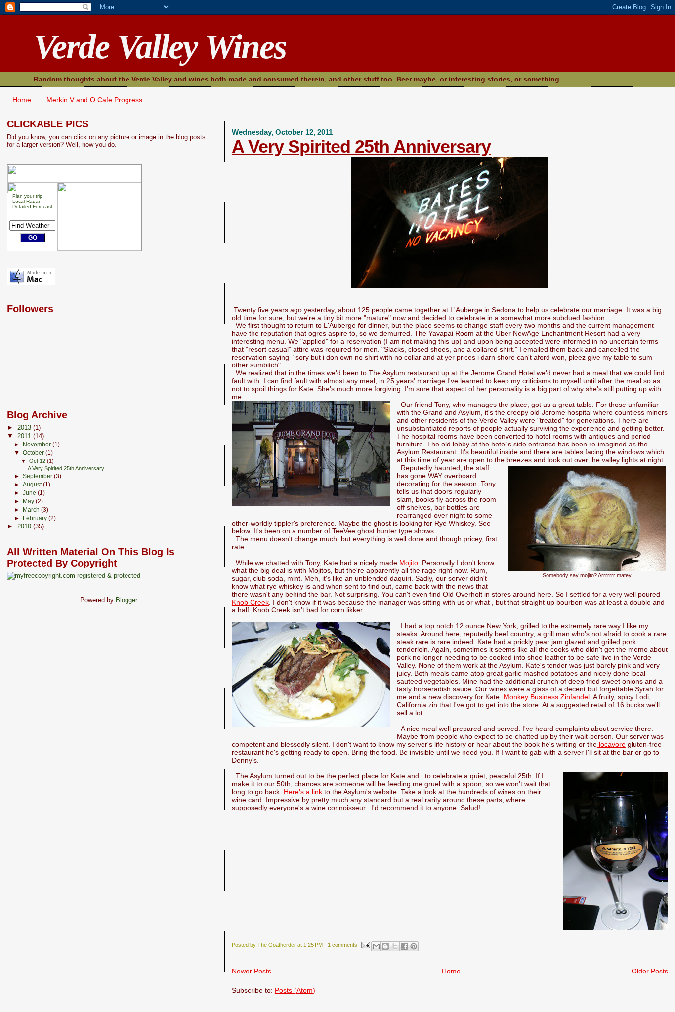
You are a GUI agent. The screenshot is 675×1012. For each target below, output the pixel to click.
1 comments (342, 945)
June (30, 492)
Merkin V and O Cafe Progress (94, 100)
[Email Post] (365, 945)
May (29, 501)
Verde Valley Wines (160, 47)
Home (21, 100)
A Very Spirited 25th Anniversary (361, 146)
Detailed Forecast (32, 206)
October (34, 452)
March (32, 509)
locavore (611, 744)
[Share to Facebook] (404, 946)
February (35, 518)
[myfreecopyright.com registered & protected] (73, 575)
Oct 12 (38, 461)
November (37, 444)
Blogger (126, 600)
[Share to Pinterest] (414, 946)
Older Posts (650, 971)
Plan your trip (27, 196)
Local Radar (26, 201)
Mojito (408, 563)
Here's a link (303, 792)
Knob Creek (250, 602)
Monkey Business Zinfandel (547, 697)
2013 (25, 427)
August (33, 484)
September (38, 476)
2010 (25, 526)
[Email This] (376, 946)
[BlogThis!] (385, 946)
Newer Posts (251, 971)
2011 (25, 436)
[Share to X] (395, 946)
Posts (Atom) (295, 990)
